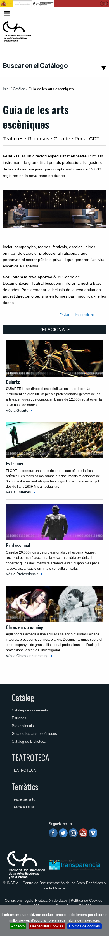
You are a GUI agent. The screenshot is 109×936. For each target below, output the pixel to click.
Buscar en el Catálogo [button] (35, 65)
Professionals (23, 726)
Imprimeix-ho (85, 314)
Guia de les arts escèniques (34, 734)
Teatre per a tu (23, 799)
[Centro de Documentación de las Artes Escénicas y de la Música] (17, 31)
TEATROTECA (30, 757)
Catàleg (19, 89)
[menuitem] (98, 14)
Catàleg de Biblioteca (29, 741)
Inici (6, 89)
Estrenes (19, 718)
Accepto (18, 926)
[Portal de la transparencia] (74, 864)
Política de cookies (84, 926)
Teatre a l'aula (23, 807)
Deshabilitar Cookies (46, 926)
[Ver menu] (6, 13)
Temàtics (25, 786)
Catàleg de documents (30, 710)
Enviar (64, 314)
